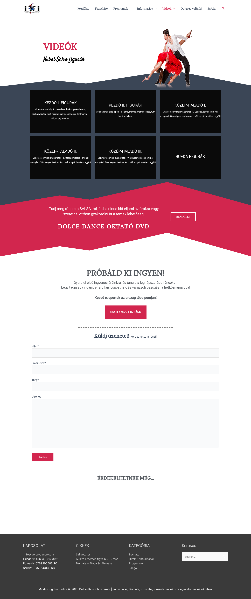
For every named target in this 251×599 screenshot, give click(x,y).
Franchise (101, 8)
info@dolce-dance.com (38, 554)
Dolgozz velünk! (191, 8)
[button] (223, 8)
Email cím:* (39, 363)
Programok (120, 8)
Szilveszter (83, 554)
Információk (145, 8)
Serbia (211, 8)
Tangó (133, 568)
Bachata (134, 554)
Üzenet (36, 396)
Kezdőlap (83, 8)
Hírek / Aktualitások (142, 559)
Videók (166, 8)
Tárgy (35, 379)
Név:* (35, 346)
